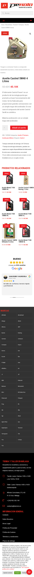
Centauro (20, 338)
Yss (3, 445)
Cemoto (4, 338)
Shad (19, 416)
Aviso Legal (6, 523)
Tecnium (20, 427)
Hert (19, 362)
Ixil (18, 368)
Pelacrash (4, 398)
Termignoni (4, 433)
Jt (2, 374)
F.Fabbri (3, 362)
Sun (19, 422)
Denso (3, 350)
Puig (3, 404)
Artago (3, 321)
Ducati (3, 356)
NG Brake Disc (21, 392)
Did (19, 350)
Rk (18, 404)
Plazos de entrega (9, 541)
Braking (20, 333)
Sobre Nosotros (8, 519)
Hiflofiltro (4, 368)
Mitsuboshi (21, 386)
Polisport (20, 398)
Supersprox (4, 427)
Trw (2, 439)
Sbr (2, 410)
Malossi (4, 386)
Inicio (2, 24)
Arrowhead (21, 315)
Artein (19, 321)
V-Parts (20, 439)
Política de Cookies (9, 532)
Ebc (19, 356)
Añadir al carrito (19, 128)
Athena (3, 327)
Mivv (3, 392)
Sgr (2, 416)
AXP (19, 327)
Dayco (19, 344)
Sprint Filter (4, 422)
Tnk (19, 433)
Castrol (22, 138)
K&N (3, 380)
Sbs (19, 410)
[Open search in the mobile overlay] (17, 13)
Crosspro (4, 344)
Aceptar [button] (17, 572)
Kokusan (20, 380)
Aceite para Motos (8, 138)
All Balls (4, 315)
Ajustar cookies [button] (7, 572)
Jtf (18, 374)
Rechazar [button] (24, 572)
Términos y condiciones (10, 537)
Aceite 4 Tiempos (18, 24)
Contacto (5, 515)
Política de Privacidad (10, 528)
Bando (3, 333)
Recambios (8, 24)
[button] (30, 33)
